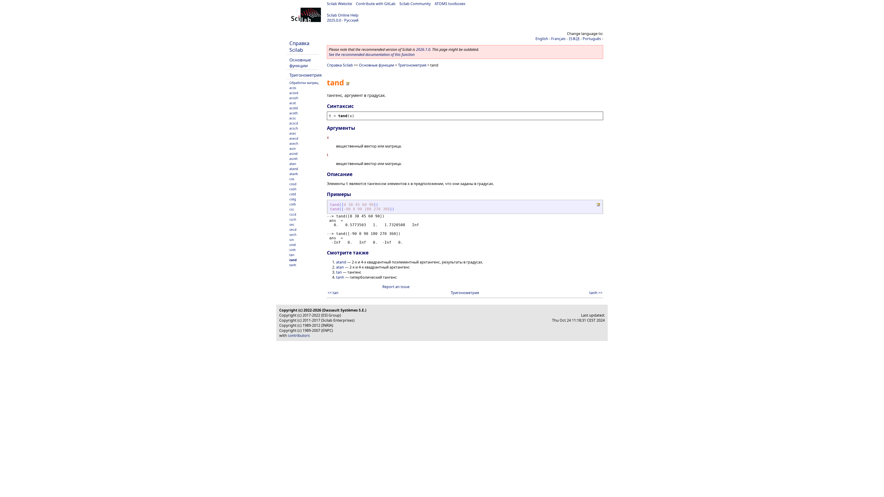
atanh (293, 174)
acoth (293, 113)
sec (291, 224)
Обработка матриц (303, 83)
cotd (292, 194)
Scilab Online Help (342, 15)
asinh (293, 158)
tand (293, 260)
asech (293, 143)
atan (292, 164)
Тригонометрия (305, 75)
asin (292, 148)
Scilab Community (415, 3)
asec (292, 133)
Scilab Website (339, 3)
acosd (293, 93)
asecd (293, 138)
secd (292, 229)
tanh (292, 265)
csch (292, 219)
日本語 (574, 38)
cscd (292, 214)
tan (291, 255)
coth (292, 204)
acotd (293, 108)
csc (291, 209)
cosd (292, 184)
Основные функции (300, 62)
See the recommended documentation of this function (372, 54)
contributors (299, 335)
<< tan (333, 292)
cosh (292, 189)
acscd (293, 123)
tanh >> (595, 292)
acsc (292, 118)
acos (292, 88)
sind (292, 245)
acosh (293, 98)
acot (292, 103)
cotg (292, 199)
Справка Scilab (299, 46)
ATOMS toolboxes (450, 3)
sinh (292, 250)
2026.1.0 (423, 49)
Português (592, 38)
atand (293, 169)
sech (292, 234)
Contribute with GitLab (375, 3)
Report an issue (396, 286)
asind (293, 153)
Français (558, 38)
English (541, 38)
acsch (293, 128)
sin (291, 239)
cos (291, 179)
